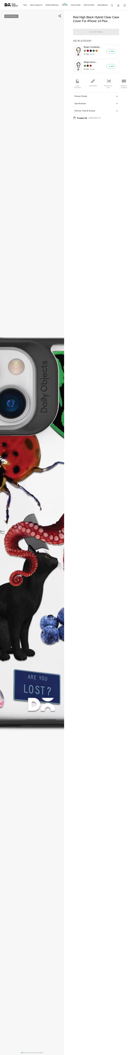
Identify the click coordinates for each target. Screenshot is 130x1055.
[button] (96, 96)
